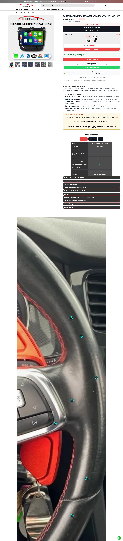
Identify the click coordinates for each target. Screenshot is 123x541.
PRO (101, 139)
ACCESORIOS (47, 9)
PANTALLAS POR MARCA (22, 9)
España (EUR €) (87, 1)
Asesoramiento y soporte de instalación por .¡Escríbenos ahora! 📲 (45, 1)
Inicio (17, 12)
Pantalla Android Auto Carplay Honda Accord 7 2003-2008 (27, 12)
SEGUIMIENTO (65, 9)
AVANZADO (93, 139)
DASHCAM (95, 36)
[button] (105, 5)
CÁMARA (89, 36)
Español (95, 1)
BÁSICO (84, 139)
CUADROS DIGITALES (35, 9)
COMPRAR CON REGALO (92, 49)
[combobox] (68, 5)
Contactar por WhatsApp (92, 67)
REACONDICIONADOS (56, 9)
